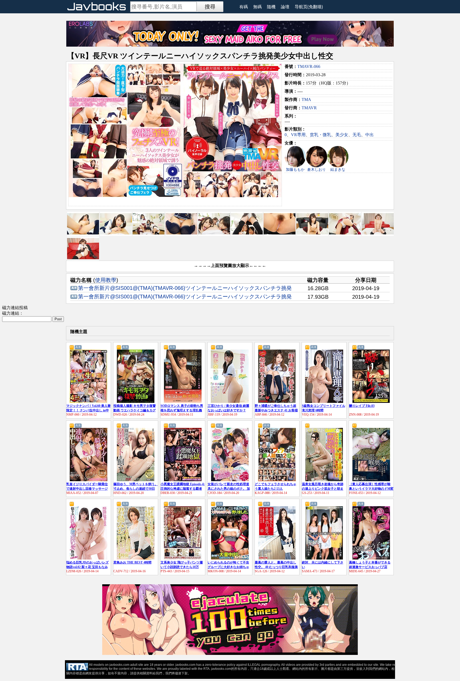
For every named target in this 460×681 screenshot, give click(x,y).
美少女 (341, 134)
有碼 (243, 7)
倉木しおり (316, 170)
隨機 (271, 7)
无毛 (356, 134)
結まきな (337, 170)
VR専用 (298, 134)
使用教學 (105, 280)
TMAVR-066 (308, 66)
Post (58, 319)
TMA (306, 99)
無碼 (257, 7)
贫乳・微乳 (320, 134)
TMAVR (309, 108)
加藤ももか (295, 170)
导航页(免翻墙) (309, 7)
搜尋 (210, 7)
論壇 (285, 7)
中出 (369, 134)
